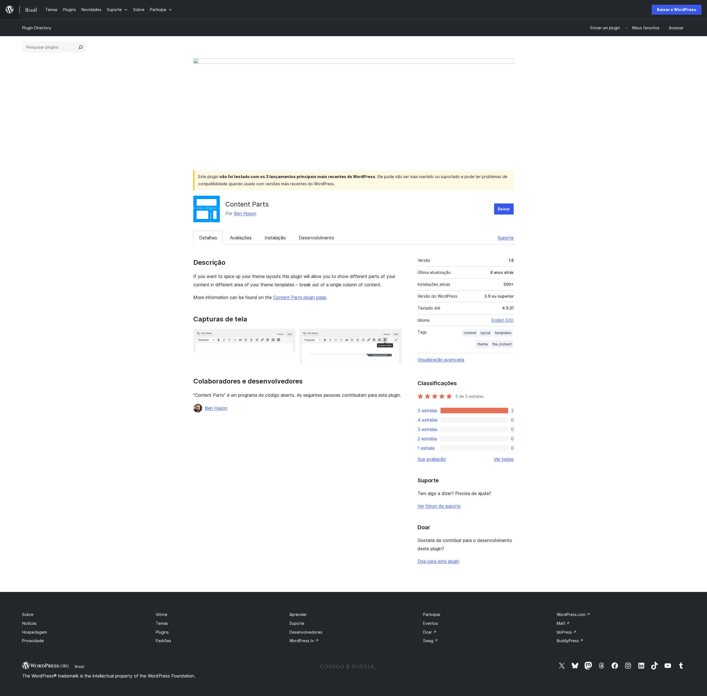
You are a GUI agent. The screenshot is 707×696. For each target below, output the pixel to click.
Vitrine (161, 614)
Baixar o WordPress (676, 9)
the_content (501, 344)
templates (503, 333)
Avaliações (241, 237)
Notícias (29, 623)
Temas (162, 623)
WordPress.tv (304, 640)
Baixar (504, 209)
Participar (431, 614)
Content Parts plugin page (299, 297)
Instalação (275, 237)
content (470, 333)
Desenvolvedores (305, 632)
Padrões (163, 640)
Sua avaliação (432, 459)
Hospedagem (34, 632)
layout (485, 333)
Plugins (162, 632)
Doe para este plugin (438, 561)
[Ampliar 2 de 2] (394, 336)
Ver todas (504, 459)
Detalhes (208, 237)
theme (483, 344)
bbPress (567, 632)
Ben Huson (245, 213)
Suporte (506, 237)
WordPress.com (573, 614)
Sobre (27, 614)
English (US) (503, 320)
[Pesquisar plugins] (80, 47)
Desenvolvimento (316, 237)
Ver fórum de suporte (439, 506)
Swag (430, 640)
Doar (430, 632)
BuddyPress (570, 640)
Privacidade (33, 640)
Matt (563, 623)
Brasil (79, 666)
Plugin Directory (36, 27)
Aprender (298, 614)
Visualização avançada (441, 359)
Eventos (430, 623)
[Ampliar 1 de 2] (288, 336)
